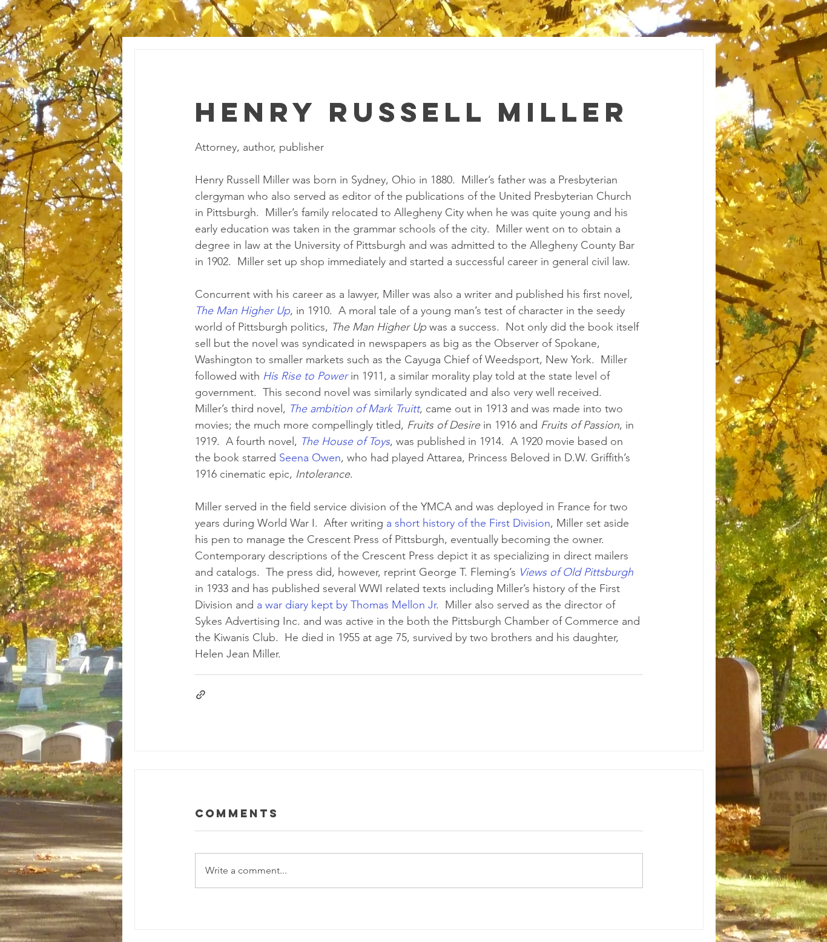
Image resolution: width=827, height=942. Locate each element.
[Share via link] (200, 694)
